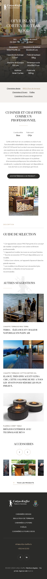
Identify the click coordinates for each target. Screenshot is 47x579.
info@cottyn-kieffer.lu (23, 544)
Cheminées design (13, 88)
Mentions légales (32, 568)
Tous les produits (25, 483)
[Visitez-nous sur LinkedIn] (26, 557)
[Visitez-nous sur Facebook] (20, 557)
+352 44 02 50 (23, 548)
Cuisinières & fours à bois (23, 96)
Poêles (32, 92)
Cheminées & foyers (19, 92)
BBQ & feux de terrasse (31, 88)
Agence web (23, 571)
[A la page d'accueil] (12, 7)
